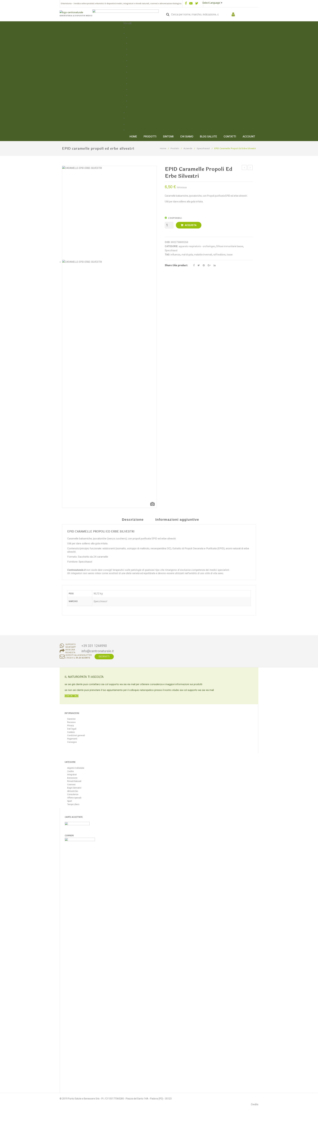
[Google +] (209, 265)
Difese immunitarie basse (229, 246)
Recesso (71, 722)
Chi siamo (131, 118)
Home (129, 27)
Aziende (188, 148)
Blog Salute (132, 124)
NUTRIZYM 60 (245, 168)
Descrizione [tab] (133, 519)
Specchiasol (203, 148)
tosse (230, 254)
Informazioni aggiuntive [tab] (177, 519)
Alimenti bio (135, 83)
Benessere (134, 54)
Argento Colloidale (138, 37)
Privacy (70, 725)
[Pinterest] (204, 265)
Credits (254, 1104)
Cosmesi (133, 66)
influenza (175, 254)
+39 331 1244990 (94, 646)
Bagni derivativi (137, 72)
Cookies (71, 732)
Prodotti (130, 33)
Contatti (130, 130)
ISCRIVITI (104, 656)
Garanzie (71, 719)
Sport (132, 101)
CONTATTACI (72, 696)
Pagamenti (72, 739)
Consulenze (135, 89)
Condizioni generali (76, 735)
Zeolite (132, 43)
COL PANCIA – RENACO (250, 168)
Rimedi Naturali (137, 60)
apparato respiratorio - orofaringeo (197, 246)
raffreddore (219, 254)
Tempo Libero (136, 106)
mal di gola (187, 254)
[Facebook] (194, 265)
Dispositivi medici (138, 77)
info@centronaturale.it (97, 651)
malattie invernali (203, 254)
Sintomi (130, 112)
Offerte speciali (137, 95)
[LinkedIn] (215, 265)
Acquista (190, 225)
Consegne (72, 742)
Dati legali (71, 729)
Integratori (134, 49)
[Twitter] (199, 265)
